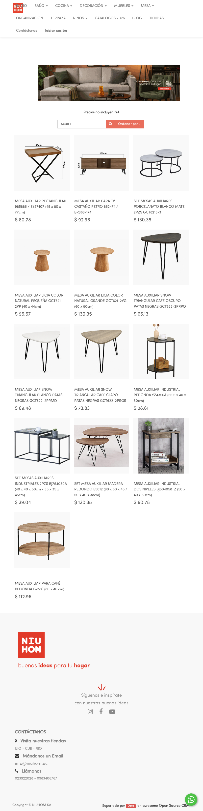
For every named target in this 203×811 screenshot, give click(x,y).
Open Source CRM (174, 806)
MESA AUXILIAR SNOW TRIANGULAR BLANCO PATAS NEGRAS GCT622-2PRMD (38, 395)
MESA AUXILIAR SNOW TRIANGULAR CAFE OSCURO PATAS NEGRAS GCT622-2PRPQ (160, 301)
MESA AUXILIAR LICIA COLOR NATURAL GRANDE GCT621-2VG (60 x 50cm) (100, 301)
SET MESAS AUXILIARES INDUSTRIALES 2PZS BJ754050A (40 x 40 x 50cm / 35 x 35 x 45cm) (41, 487)
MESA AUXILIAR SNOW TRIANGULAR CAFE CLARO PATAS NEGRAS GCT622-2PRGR (100, 395)
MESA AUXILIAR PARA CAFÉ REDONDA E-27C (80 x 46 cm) (39, 586)
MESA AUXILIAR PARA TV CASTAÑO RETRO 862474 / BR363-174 (96, 207)
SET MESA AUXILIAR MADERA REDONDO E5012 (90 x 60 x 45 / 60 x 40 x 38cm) (100, 489)
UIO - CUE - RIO (28, 749)
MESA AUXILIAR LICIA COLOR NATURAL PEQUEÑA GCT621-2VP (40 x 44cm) (39, 301)
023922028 (24, 779)
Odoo (131, 806)
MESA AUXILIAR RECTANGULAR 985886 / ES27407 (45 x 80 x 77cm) (40, 207)
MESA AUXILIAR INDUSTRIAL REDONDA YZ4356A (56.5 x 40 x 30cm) (160, 395)
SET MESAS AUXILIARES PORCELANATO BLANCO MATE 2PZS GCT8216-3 (159, 207)
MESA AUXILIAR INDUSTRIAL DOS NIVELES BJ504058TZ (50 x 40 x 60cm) (159, 489)
